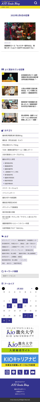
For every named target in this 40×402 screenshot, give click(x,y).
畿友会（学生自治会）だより (12, 140)
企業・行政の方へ (31, 243)
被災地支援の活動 (8, 212)
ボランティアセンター (17, 250)
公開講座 (13, 256)
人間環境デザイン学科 (11, 172)
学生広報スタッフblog (10, 145)
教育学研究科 (9, 180)
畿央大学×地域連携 (9, 197)
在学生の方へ (6, 256)
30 (4, 320)
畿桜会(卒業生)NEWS (9, 202)
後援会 (20, 256)
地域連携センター (32, 240)
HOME (3, 7)
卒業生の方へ (15, 243)
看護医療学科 (9, 166)
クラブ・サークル (31, 247)
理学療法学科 (9, 163)
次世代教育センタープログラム (13, 154)
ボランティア (6, 240)
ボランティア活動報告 (10, 207)
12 (20, 306)
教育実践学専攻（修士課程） (10, 260)
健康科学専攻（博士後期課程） (28, 253)
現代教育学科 (9, 174)
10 (9, 306)
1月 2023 (20, 288)
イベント (13, 240)
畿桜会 (22, 243)
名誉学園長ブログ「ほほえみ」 (13, 228)
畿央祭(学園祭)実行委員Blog (12, 135)
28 (30, 315)
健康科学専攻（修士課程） (9, 253)
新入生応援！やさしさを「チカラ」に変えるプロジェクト (19, 217)
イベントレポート (8, 193)
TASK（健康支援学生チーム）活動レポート (17, 150)
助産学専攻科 (9, 183)
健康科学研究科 (9, 177)
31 (9, 320)
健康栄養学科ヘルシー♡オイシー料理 (15, 223)
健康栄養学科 (9, 169)
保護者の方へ (6, 247)
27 (25, 315)
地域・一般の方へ (7, 263)
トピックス (23, 260)
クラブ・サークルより (10, 188)
